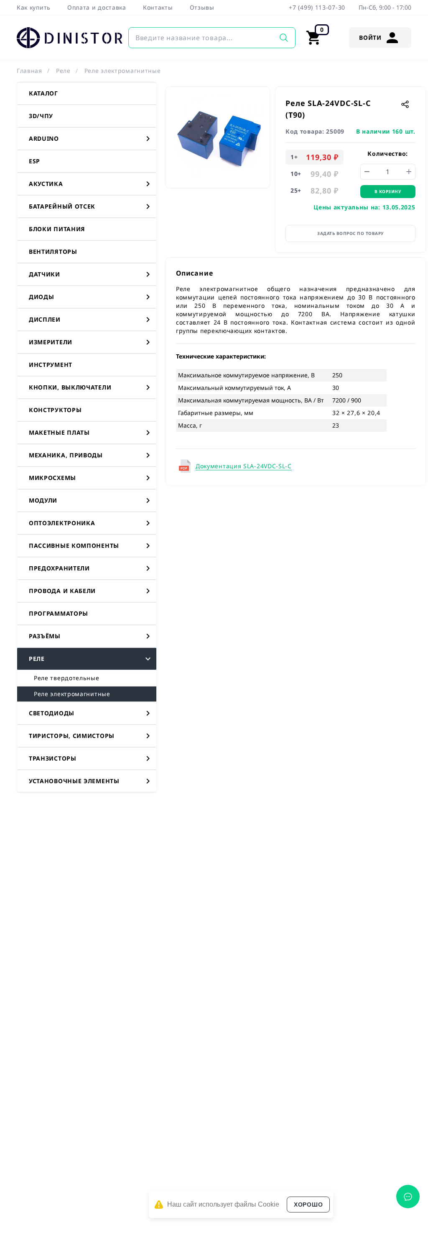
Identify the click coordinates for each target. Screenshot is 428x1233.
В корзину (387, 191)
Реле (63, 71)
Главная (29, 71)
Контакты (158, 7)
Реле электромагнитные (122, 71)
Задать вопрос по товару (350, 233)
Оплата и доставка (96, 7)
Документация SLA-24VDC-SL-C (244, 466)
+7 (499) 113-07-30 (317, 7)
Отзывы (202, 7)
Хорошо (308, 1204)
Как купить (34, 7)
